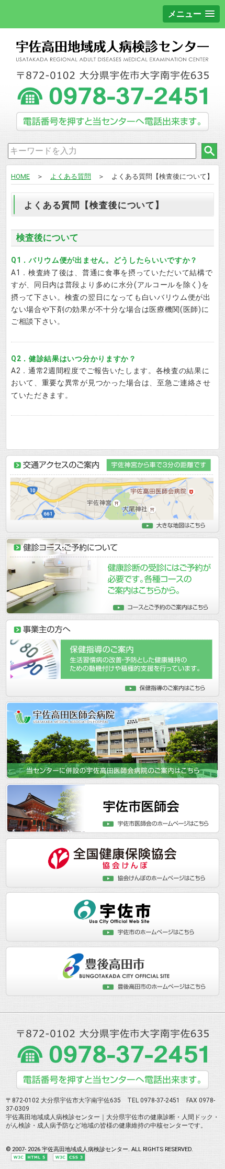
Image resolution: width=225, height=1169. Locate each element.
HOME (20, 176)
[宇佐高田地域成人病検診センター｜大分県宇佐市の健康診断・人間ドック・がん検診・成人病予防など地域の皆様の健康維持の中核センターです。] (112, 59)
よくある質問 (70, 176)
